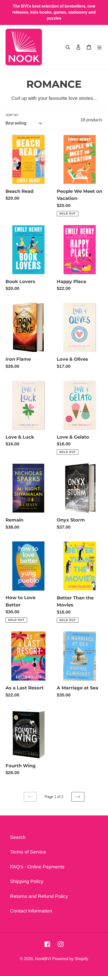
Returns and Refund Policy (39, 896)
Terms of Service (28, 852)
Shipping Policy (26, 881)
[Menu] (99, 47)
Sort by (12, 115)
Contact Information (31, 910)
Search (18, 837)
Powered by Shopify (70, 959)
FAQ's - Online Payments (37, 866)
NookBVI (43, 959)
